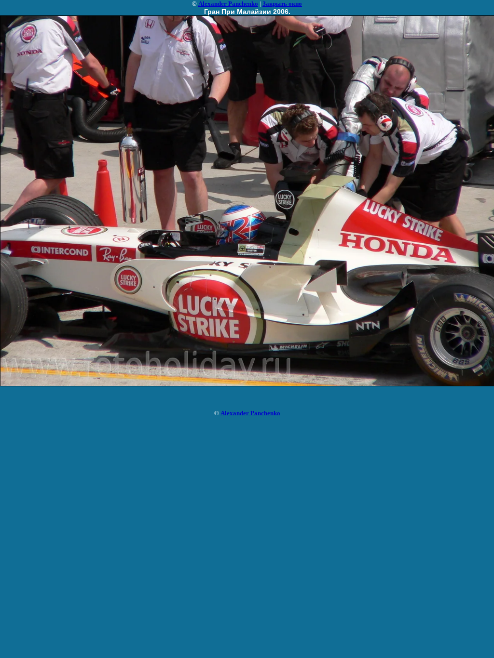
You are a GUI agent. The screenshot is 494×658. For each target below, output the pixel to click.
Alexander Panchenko (228, 3)
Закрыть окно (282, 3)
